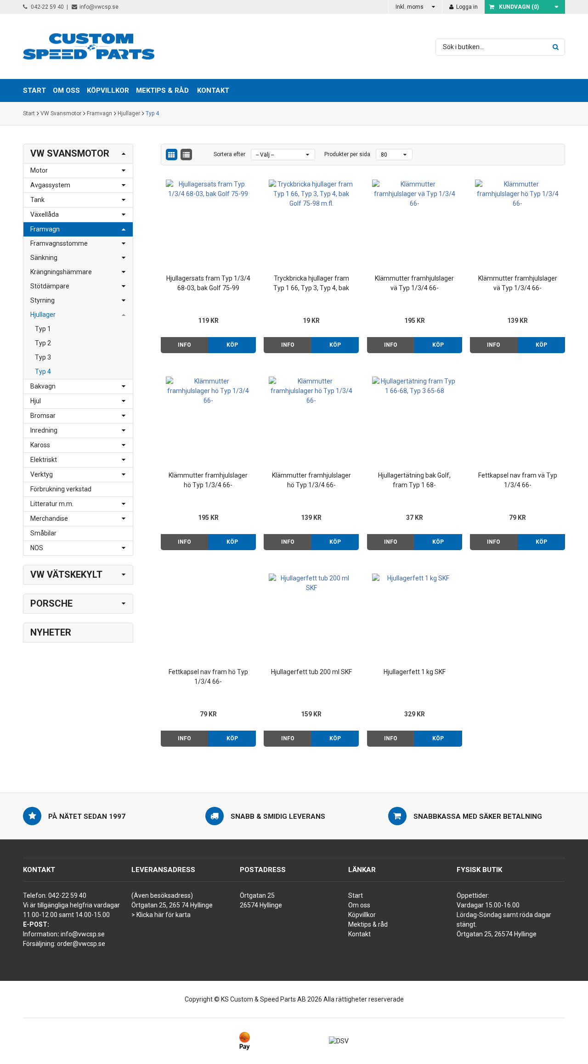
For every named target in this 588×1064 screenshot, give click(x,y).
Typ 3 (43, 357)
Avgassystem (50, 185)
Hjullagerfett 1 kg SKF (415, 672)
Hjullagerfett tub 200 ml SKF (311, 672)
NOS (36, 548)
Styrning (42, 300)
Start (29, 113)
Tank (37, 199)
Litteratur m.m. (52, 503)
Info (184, 345)
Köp (232, 345)
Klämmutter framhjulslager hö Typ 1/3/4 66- (208, 480)
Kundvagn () (519, 7)
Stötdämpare (49, 286)
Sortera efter (229, 154)
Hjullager (129, 113)
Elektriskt (43, 459)
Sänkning (43, 257)
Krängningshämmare (61, 272)
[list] (186, 154)
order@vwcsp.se (81, 943)
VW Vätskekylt (66, 574)
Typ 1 (43, 328)
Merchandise (49, 518)
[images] (171, 154)
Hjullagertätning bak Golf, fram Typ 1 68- (414, 480)
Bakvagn (43, 386)
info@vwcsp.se (99, 7)
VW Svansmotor (60, 113)
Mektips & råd (368, 924)
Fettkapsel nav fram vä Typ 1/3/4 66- (517, 480)
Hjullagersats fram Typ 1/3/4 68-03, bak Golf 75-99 (208, 283)
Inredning (43, 430)
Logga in (466, 7)
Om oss (359, 905)
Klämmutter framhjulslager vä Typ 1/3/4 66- (414, 283)
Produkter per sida (347, 154)
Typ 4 (152, 113)
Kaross (40, 445)
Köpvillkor (362, 914)
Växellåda (44, 214)
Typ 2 (43, 343)
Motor (39, 170)
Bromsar (43, 415)
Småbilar (43, 533)
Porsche (51, 603)
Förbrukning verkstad (60, 489)
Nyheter (50, 632)
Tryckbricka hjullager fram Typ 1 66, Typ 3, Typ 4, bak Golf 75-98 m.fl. (311, 284)
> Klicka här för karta (161, 914)
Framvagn (99, 113)
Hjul (35, 401)
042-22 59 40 (46, 7)
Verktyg (41, 474)
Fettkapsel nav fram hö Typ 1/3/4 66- (208, 676)
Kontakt (213, 90)
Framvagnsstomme (59, 243)
